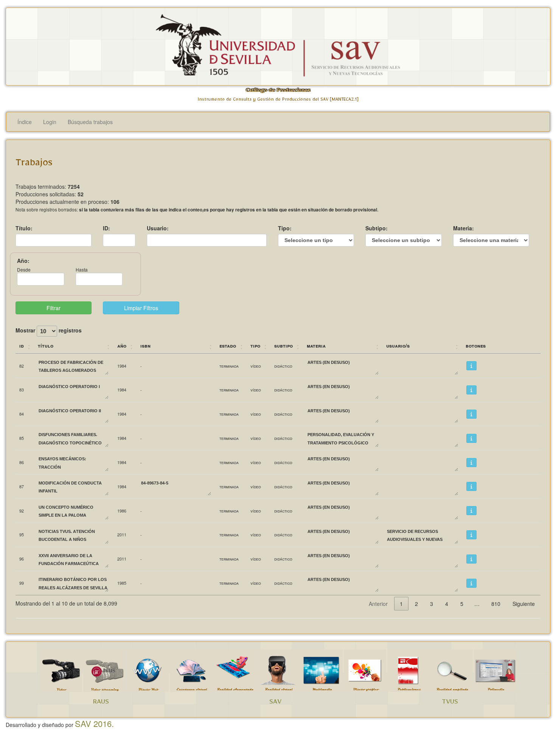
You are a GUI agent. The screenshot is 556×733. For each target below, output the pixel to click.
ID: (106, 228)
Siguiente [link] (524, 603)
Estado (227, 345)
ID (21, 345)
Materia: (463, 228)
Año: (23, 260)
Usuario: (158, 228)
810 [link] (495, 603)
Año (121, 345)
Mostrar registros (49, 330)
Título (45, 345)
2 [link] (416, 603)
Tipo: (285, 228)
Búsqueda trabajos (90, 122)
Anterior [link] (378, 603)
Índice (24, 122)
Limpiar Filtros (141, 308)
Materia (316, 345)
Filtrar (54, 308)
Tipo (255, 345)
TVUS (450, 703)
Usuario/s (398, 345)
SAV (275, 703)
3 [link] (431, 603)
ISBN (145, 345)
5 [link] (461, 603)
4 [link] (446, 603)
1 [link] (401, 603)
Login (49, 122)
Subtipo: (376, 228)
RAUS (101, 703)
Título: (24, 228)
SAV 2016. (94, 723)
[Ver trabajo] (471, 365)
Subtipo (283, 345)
